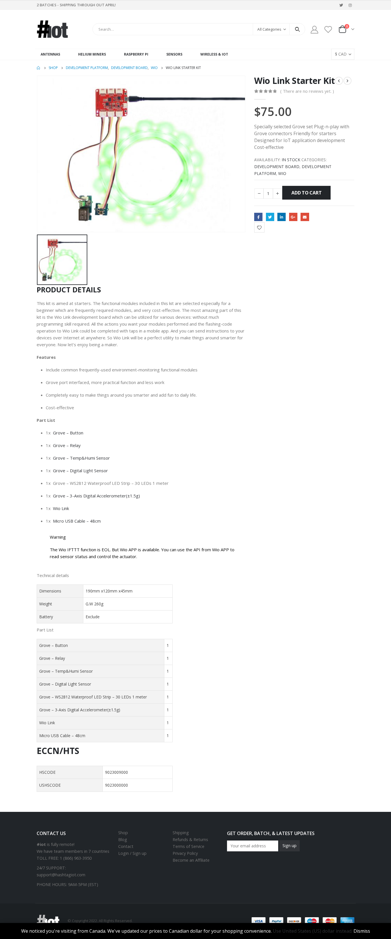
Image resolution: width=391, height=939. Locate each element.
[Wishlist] (328, 29)
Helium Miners (92, 54)
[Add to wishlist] (259, 227)
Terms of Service (188, 846)
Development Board (276, 166)
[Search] (297, 29)
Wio (282, 173)
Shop (123, 832)
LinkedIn (281, 217)
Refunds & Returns (190, 839)
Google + (293, 217)
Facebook (258, 217)
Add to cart (306, 193)
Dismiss (362, 931)
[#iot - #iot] (52, 29)
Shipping (181, 832)
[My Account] (314, 29)
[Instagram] (350, 5)
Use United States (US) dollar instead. (312, 931)
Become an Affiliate (191, 860)
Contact (125, 846)
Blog (122, 839)
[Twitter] (341, 5)
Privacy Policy (185, 853)
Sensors (174, 54)
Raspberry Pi (136, 54)
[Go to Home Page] (39, 67)
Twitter (270, 217)
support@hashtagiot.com (61, 874)
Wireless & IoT (214, 54)
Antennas (50, 54)
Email (305, 217)
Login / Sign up (132, 853)
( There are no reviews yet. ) (307, 91)
